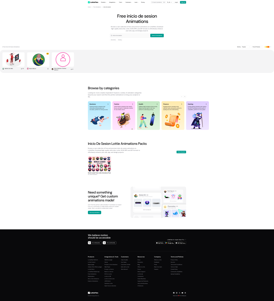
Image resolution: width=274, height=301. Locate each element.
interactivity (113, 39)
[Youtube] (182, 293)
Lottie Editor (91, 269)
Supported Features (143, 281)
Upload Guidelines (175, 274)
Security (173, 262)
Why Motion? (124, 269)
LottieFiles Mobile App (93, 271)
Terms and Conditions (176, 264)
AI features (140, 286)
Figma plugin (91, 264)
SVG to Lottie (108, 274)
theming (120, 39)
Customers (128, 2)
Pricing (143, 2)
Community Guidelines (176, 271)
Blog (139, 264)
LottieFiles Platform (93, 260)
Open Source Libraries (110, 286)
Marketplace (91, 276)
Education (140, 262)
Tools (120, 2)
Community (141, 276)
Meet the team (158, 267)
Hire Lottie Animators (93, 278)
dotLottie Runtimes (143, 283)
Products (103, 2)
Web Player (107, 267)
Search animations (157, 2)
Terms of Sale (174, 267)
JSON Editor (107, 281)
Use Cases (123, 262)
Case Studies (124, 260)
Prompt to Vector (109, 269)
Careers (156, 269)
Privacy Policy (174, 260)
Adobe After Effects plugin (95, 267)
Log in (176, 2)
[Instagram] (177, 293)
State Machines (142, 278)
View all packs (181, 152)
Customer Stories (125, 264)
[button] (137, 35)
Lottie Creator (91, 262)
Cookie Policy (174, 269)
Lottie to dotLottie (109, 278)
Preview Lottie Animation (110, 264)
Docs (139, 260)
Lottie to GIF (107, 276)
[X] (179, 293)
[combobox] (246, 47)
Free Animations (92, 274)
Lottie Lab (140, 274)
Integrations (112, 2)
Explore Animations (93, 281)
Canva (106, 262)
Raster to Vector (108, 271)
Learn (136, 2)
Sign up (183, 2)
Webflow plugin (108, 260)
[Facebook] (174, 293)
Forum (139, 269)
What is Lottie (141, 267)
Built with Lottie (125, 267)
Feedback (156, 262)
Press (155, 264)
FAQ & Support (141, 271)
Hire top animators (94, 212)
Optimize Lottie (108, 283)
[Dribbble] (185, 293)
